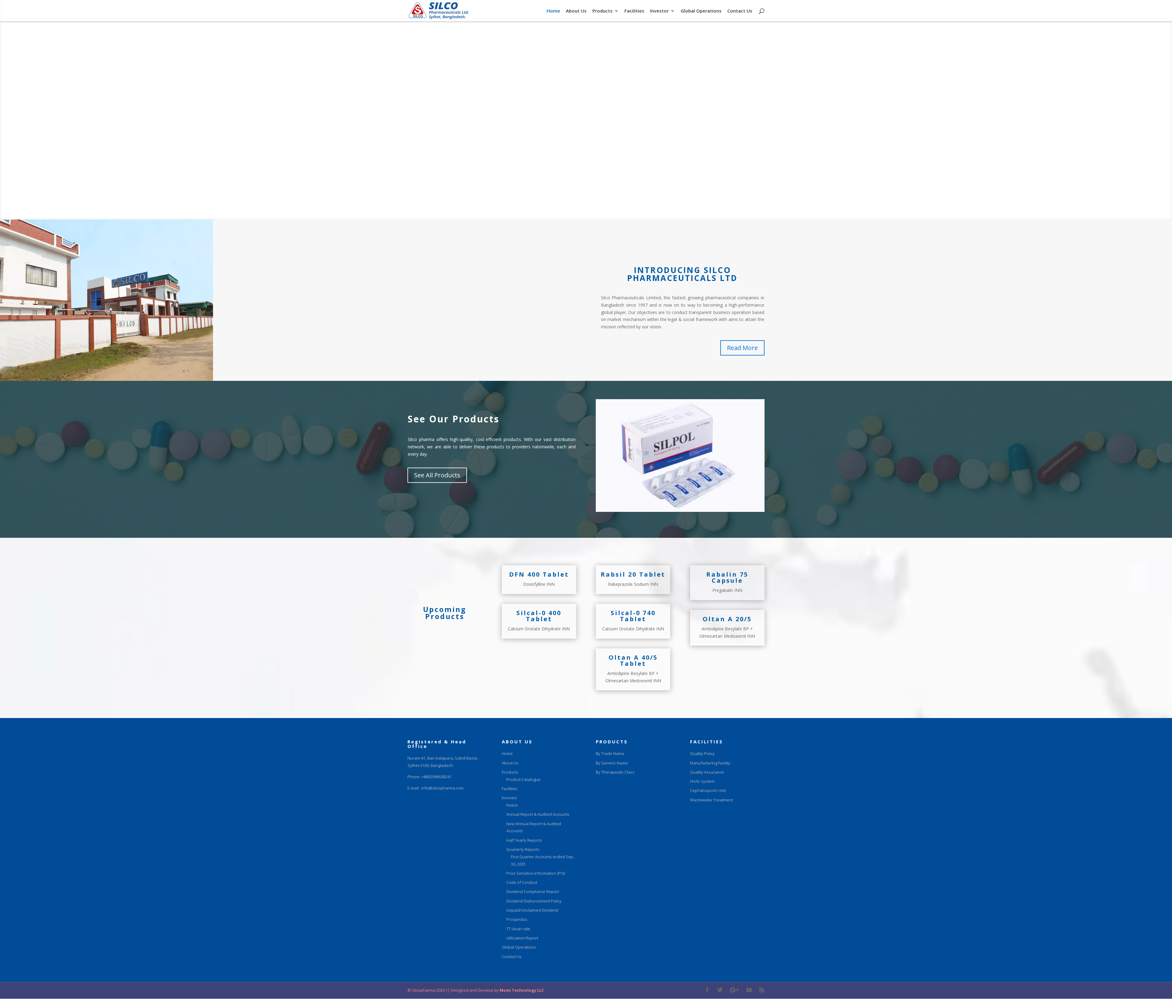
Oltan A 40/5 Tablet (633, 660)
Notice (512, 805)
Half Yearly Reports (524, 840)
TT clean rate (518, 929)
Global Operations (701, 11)
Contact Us (739, 11)
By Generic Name (612, 763)
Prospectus (516, 919)
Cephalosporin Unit (708, 790)
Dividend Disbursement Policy (534, 901)
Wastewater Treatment (711, 800)
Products (602, 11)
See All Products (437, 475)
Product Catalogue (523, 779)
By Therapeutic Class (615, 772)
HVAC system (702, 781)
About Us (576, 11)
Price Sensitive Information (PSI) (535, 873)
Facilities (634, 11)
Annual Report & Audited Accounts (538, 814)
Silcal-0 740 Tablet (633, 616)
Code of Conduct (521, 882)
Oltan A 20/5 (727, 619)
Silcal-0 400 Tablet (538, 616)
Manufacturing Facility (710, 763)
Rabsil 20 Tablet (633, 574)
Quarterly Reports (523, 849)
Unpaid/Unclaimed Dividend (532, 910)
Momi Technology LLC (521, 990)
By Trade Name (610, 753)
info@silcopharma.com (442, 788)
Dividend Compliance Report (532, 891)
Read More (742, 348)
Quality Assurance (707, 772)
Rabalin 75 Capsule (727, 577)
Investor (659, 11)
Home (553, 11)
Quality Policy (702, 753)
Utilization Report (522, 938)
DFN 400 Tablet (539, 574)
